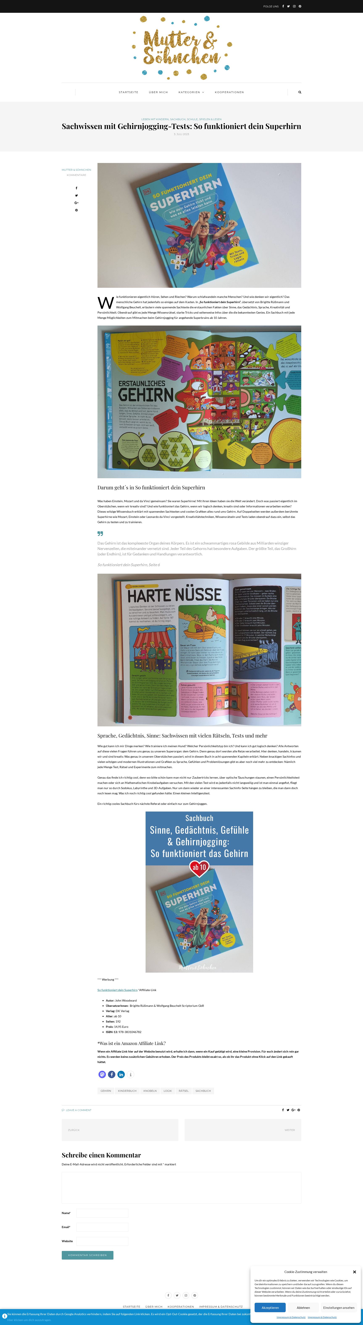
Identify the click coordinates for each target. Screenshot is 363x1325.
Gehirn (106, 1090)
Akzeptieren (270, 1307)
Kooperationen (229, 92)
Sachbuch (177, 119)
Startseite (128, 92)
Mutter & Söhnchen (76, 169)
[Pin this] (76, 210)
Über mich (158, 92)
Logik (168, 1090)
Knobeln (150, 1090)
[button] (354, 1272)
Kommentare (76, 175)
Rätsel (184, 1090)
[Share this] (76, 188)
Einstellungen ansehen (338, 1307)
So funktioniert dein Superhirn (117, 990)
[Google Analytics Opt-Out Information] (4, 1317)
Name (66, 1213)
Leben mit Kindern (155, 119)
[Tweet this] (76, 196)
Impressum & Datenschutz (291, 1317)
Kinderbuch (127, 1090)
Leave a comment (78, 1110)
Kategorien (189, 92)
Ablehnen (303, 1307)
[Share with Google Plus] (76, 203)
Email (66, 1227)
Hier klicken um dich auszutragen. (29, 1320)
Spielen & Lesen (210, 119)
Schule (192, 119)
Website (67, 1241)
